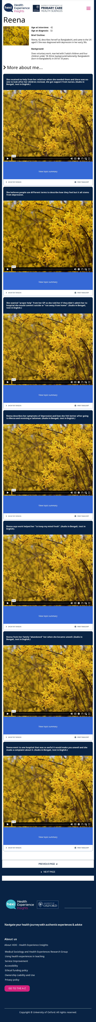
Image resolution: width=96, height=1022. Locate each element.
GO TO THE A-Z (17, 988)
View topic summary (48, 171)
